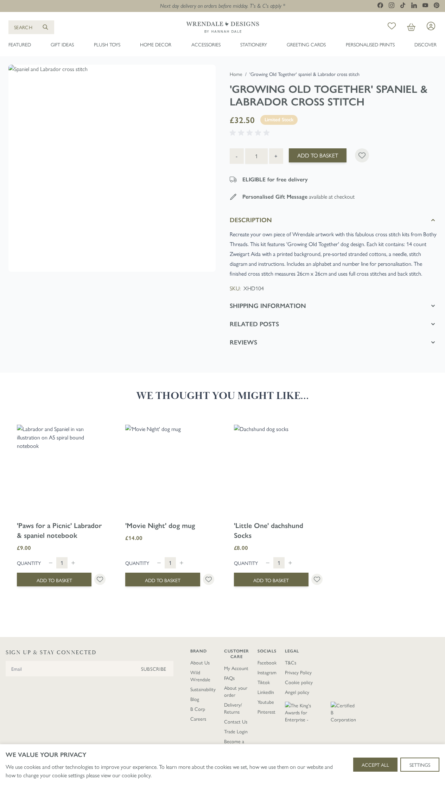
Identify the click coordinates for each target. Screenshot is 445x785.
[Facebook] (380, 5)
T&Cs (290, 662)
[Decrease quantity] (50, 562)
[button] (251, 133)
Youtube (266, 701)
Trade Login (236, 731)
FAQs (229, 677)
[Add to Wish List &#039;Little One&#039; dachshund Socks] (317, 579)
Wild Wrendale (200, 676)
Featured (19, 44)
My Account (236, 667)
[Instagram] (391, 5)
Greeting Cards (306, 44)
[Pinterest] (436, 5)
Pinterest (266, 711)
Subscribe (153, 668)
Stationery (253, 44)
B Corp (197, 708)
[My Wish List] (391, 27)
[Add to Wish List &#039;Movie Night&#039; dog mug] (208, 579)
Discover (425, 44)
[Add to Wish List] (362, 155)
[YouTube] (425, 5)
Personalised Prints (370, 44)
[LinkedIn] (414, 5)
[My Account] (431, 26)
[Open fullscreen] (112, 168)
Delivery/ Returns (233, 708)
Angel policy (297, 691)
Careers (198, 718)
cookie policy (136, 775)
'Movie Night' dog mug (160, 525)
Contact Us (235, 721)
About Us (200, 662)
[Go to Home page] (223, 27)
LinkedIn (266, 691)
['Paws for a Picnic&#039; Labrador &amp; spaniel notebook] (61, 469)
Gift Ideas (62, 44)
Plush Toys (107, 44)
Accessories (206, 44)
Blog (194, 698)
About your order (235, 691)
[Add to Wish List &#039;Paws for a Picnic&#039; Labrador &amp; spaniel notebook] (100, 579)
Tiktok (264, 682)
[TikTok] (403, 5)
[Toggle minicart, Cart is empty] (411, 27)
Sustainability (203, 689)
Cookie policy (299, 682)
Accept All (375, 764)
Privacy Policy (298, 672)
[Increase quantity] (73, 562)
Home (236, 73)
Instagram (267, 672)
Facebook (267, 662)
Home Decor (155, 44)
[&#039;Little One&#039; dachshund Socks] (278, 469)
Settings (419, 764)
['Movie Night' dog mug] (169, 469)
